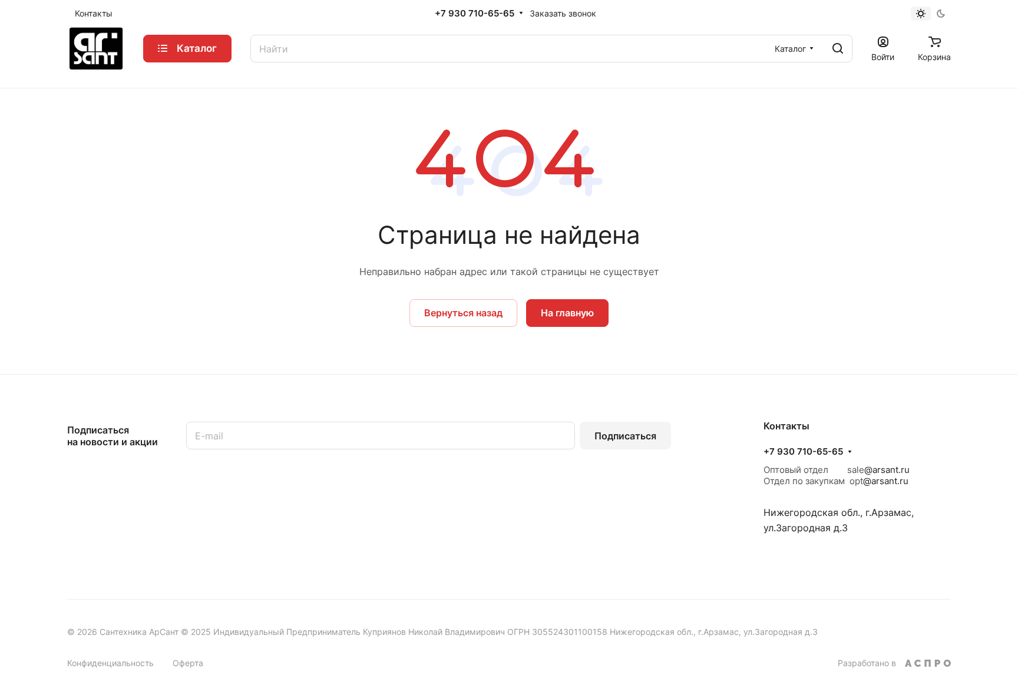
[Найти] (837, 48)
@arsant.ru (887, 469)
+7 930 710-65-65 (474, 13)
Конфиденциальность (110, 663)
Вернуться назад (463, 313)
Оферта (188, 663)
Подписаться (625, 436)
